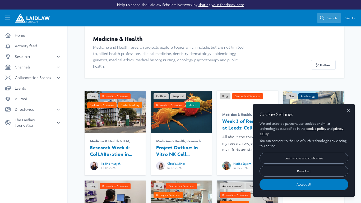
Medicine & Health (104, 141)
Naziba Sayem (242, 163)
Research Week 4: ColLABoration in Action (115, 112)
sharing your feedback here (221, 4)
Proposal (178, 96)
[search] (329, 18)
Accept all (304, 184)
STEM (124, 141)
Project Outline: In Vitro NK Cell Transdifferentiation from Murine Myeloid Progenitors (181, 112)
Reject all (304, 171)
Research (194, 141)
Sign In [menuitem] (350, 18)
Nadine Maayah (111, 163)
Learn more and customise (304, 158)
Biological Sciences (102, 105)
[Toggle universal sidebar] (7, 18)
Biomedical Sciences (115, 96)
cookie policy (316, 128)
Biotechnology (130, 105)
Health (193, 105)
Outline (161, 96)
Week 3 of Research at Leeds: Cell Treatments (244, 124)
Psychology (308, 96)
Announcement (232, 186)
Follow (325, 65)
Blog (92, 96)
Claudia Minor (176, 163)
